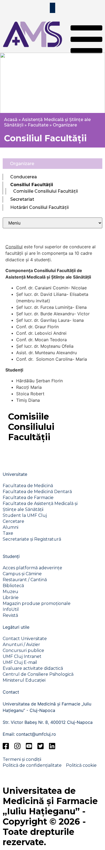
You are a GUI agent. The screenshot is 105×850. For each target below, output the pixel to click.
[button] (86, 40)
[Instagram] (17, 746)
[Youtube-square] (29, 746)
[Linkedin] (52, 746)
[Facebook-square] (6, 746)
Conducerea (23, 176)
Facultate (38, 125)
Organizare (65, 125)
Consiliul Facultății (31, 184)
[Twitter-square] (40, 746)
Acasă (11, 119)
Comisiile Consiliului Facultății (45, 191)
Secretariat (22, 199)
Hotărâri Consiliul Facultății (39, 207)
